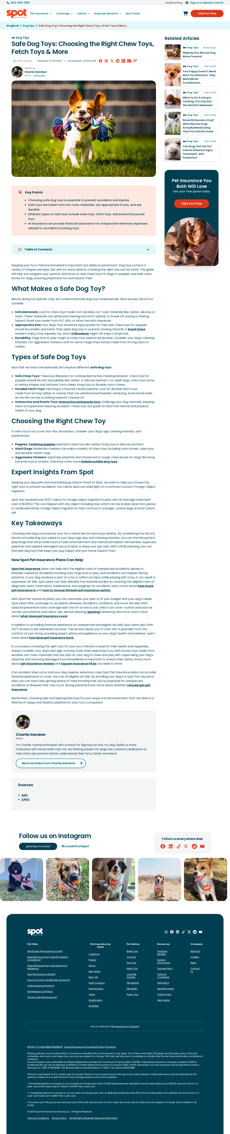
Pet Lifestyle (133, 982)
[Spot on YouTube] (202, 846)
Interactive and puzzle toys (79, 402)
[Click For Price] (185, 13)
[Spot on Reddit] (194, 846)
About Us (195, 951)
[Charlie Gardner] (17, 72)
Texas (92, 994)
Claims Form (164, 994)
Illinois (92, 965)
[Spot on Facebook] (163, 846)
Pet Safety (132, 988)
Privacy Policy (59, 1118)
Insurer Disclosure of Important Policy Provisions (90, 1047)
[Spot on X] (186, 846)
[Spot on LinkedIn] (171, 846)
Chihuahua (80, 333)
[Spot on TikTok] (178, 846)
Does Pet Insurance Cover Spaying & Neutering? (47, 967)
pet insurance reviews (37, 664)
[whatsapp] (123, 61)
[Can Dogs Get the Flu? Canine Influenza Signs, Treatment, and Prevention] (191, 149)
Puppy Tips (132, 994)
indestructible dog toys (98, 461)
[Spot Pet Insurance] (35, 932)
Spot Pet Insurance (26, 569)
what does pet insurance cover (44, 616)
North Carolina (97, 982)
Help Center (163, 1000)
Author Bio (39, 75)
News (193, 962)
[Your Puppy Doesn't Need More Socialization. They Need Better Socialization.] (191, 74)
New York (93, 977)
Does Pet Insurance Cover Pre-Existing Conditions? (47, 958)
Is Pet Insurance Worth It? (40, 985)
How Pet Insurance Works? (41, 974)
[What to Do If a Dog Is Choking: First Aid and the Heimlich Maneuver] (191, 99)
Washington (95, 1000)
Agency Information (163, 961)
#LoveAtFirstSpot (75, 846)
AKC (25, 795)
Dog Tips (131, 962)
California (94, 954)
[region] (115, 879)
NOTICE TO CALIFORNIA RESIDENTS (45, 1047)
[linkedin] (106, 61)
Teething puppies (42, 444)
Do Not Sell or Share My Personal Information (94, 1118)
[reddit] (118, 61)
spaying (93, 612)
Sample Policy (165, 968)
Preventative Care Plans (40, 991)
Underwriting (173, 2)
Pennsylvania (96, 988)
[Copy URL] (135, 61)
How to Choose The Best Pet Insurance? (48, 980)
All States (94, 1005)
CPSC (26, 799)
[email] (129, 61)
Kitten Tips (132, 968)
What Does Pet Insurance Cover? (45, 951)
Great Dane (136, 329)
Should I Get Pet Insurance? (42, 997)
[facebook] (100, 61)
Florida (92, 959)
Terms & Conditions (163, 976)
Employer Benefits (162, 953)
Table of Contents (38, 249)
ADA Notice (163, 982)
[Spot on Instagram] (166, 932)
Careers (194, 957)
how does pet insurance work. (51, 638)
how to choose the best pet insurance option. (77, 590)
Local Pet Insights (131, 976)
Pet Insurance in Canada (125, 1026)
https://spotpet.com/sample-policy (167, 1053)
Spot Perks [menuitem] (133, 13)
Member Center (165, 988)
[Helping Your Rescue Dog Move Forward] (191, 52)
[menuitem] (41, 13)
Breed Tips (132, 951)
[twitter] (112, 61)
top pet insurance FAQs (78, 664)
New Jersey (95, 971)
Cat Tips (131, 957)
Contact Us (195, 970)
